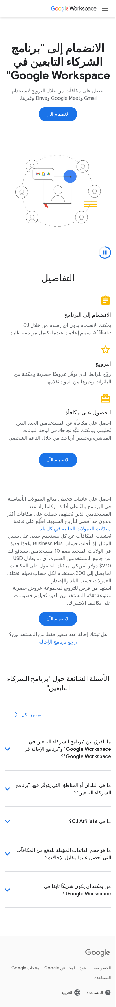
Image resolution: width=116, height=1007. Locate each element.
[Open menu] (104, 8)
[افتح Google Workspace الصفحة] (74, 8)
